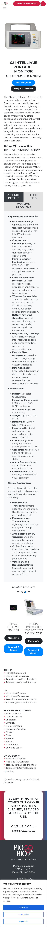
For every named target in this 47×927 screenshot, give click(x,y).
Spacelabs (11, 720)
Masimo (10, 738)
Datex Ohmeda (14, 726)
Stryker (10, 732)
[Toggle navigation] (4, 8)
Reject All (23, 921)
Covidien (10, 723)
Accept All (23, 907)
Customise (24, 914)
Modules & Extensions (17, 676)
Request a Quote (13, 651)
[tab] (14, 197)
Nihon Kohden (13, 713)
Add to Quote (23, 82)
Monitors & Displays (16, 673)
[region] (23, 903)
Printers (10, 771)
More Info (13, 641)
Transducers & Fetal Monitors (21, 679)
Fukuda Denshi (14, 716)
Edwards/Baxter (14, 748)
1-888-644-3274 (23, 831)
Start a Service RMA (27, 3)
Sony (8, 735)
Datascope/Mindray (16, 729)
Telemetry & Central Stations (21, 682)
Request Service (23, 88)
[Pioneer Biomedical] (23, 850)
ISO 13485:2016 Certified (23, 859)
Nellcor (9, 741)
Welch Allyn (12, 744)
